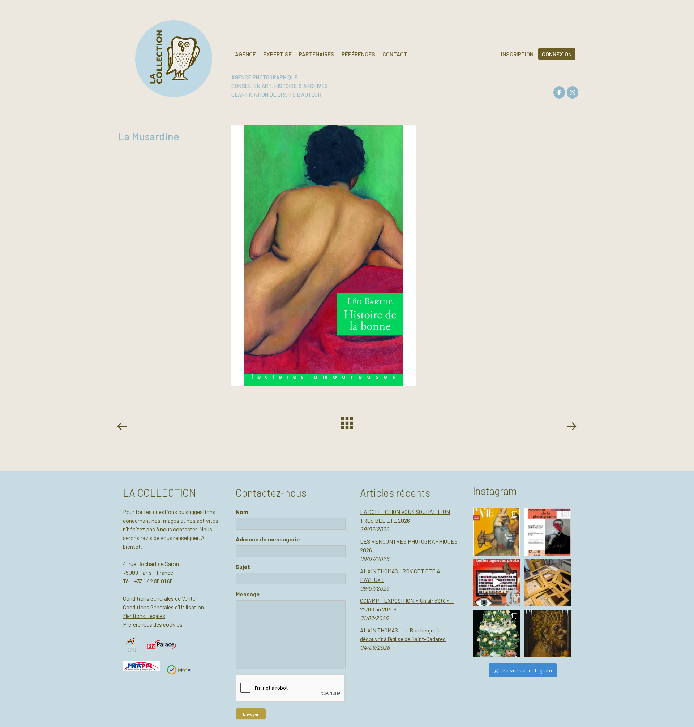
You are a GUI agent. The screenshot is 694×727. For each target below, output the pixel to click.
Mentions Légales (144, 615)
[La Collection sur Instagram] (572, 92)
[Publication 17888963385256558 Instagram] (496, 582)
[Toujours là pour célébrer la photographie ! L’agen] (547, 532)
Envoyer (250, 714)
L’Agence (243, 54)
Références (358, 54)
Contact (394, 54)
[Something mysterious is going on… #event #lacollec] (547, 582)
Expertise (277, 54)
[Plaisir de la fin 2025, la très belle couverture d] (496, 532)
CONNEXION (557, 54)
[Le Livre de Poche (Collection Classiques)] (123, 427)
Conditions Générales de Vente (159, 598)
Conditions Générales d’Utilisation (163, 607)
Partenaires (316, 54)
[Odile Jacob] (571, 427)
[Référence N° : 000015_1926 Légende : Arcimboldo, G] (547, 633)
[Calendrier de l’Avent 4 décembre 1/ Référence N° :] (496, 633)
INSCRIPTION (517, 54)
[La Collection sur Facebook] (559, 92)
